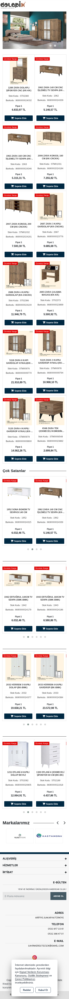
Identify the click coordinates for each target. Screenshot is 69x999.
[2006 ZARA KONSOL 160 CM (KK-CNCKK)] (50, 138)
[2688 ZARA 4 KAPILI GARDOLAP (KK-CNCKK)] (19, 274)
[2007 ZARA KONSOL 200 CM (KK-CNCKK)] (19, 206)
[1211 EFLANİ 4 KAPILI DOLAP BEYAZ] (18, 754)
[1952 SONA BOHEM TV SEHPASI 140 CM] (18, 492)
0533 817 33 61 (56, 928)
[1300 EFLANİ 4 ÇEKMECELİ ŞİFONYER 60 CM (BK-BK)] (50, 754)
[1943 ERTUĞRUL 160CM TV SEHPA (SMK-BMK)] (50, 579)
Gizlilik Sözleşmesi (38, 975)
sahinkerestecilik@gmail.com (46, 945)
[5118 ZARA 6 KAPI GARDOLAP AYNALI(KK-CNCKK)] (19, 342)
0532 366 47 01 (56, 933)
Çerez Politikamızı (25, 979)
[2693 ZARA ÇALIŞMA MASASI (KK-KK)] (50, 274)
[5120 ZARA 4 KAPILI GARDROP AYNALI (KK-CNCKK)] (19, 411)
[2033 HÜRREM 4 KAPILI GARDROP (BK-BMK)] (50, 667)
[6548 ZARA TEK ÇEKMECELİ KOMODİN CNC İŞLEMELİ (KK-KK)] (50, 410)
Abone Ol (58, 896)
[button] (50, 46)
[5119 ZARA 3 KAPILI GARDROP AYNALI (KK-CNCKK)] (50, 342)
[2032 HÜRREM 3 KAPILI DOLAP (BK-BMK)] (18, 667)
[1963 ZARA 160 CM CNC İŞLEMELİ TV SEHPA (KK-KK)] (19, 138)
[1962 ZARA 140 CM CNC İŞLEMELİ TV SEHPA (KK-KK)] (50, 70)
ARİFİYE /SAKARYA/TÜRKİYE (49, 917)
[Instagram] (34, 957)
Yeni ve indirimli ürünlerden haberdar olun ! (42, 889)
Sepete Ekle (21, 118)
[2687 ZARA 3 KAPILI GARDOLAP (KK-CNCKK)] (50, 206)
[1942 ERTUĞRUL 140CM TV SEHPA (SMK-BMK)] (18, 579)
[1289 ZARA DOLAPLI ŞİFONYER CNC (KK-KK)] (19, 70)
